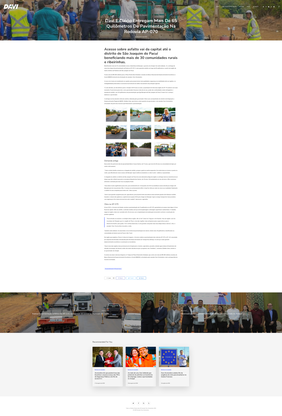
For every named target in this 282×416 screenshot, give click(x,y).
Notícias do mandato (141, 15)
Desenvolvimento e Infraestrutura (113, 268)
